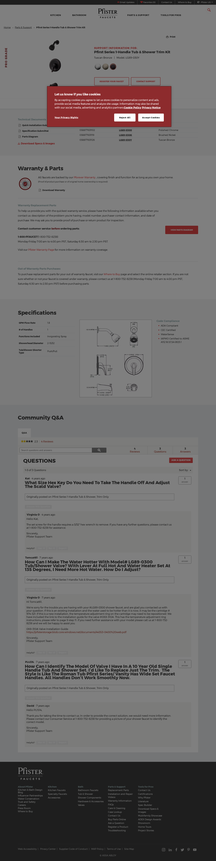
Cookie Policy (132, 107)
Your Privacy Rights (66, 117)
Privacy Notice (151, 107)
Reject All (125, 117)
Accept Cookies (151, 117)
